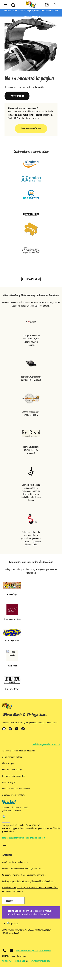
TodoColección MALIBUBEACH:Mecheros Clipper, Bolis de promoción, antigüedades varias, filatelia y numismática (31, 828)
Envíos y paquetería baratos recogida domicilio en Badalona (27, 881)
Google (16, 933)
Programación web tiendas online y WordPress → (23, 868)
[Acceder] (55, 4)
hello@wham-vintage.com (27, 950)
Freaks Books (12, 665)
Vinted (25, 807)
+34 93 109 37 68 (45, 950)
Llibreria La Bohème (12, 619)
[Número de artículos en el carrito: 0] (47, 5)
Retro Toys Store (12, 640)
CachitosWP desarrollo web (13, 960)
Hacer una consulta (31, 128)
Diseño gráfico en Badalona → (15, 862)
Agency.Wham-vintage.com (38, 960)
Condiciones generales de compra (46, 744)
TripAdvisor (7, 933)
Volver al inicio (17, 96)
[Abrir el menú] (5, 5)
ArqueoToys (12, 594)
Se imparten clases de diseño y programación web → (24, 874)
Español (9, 900)
